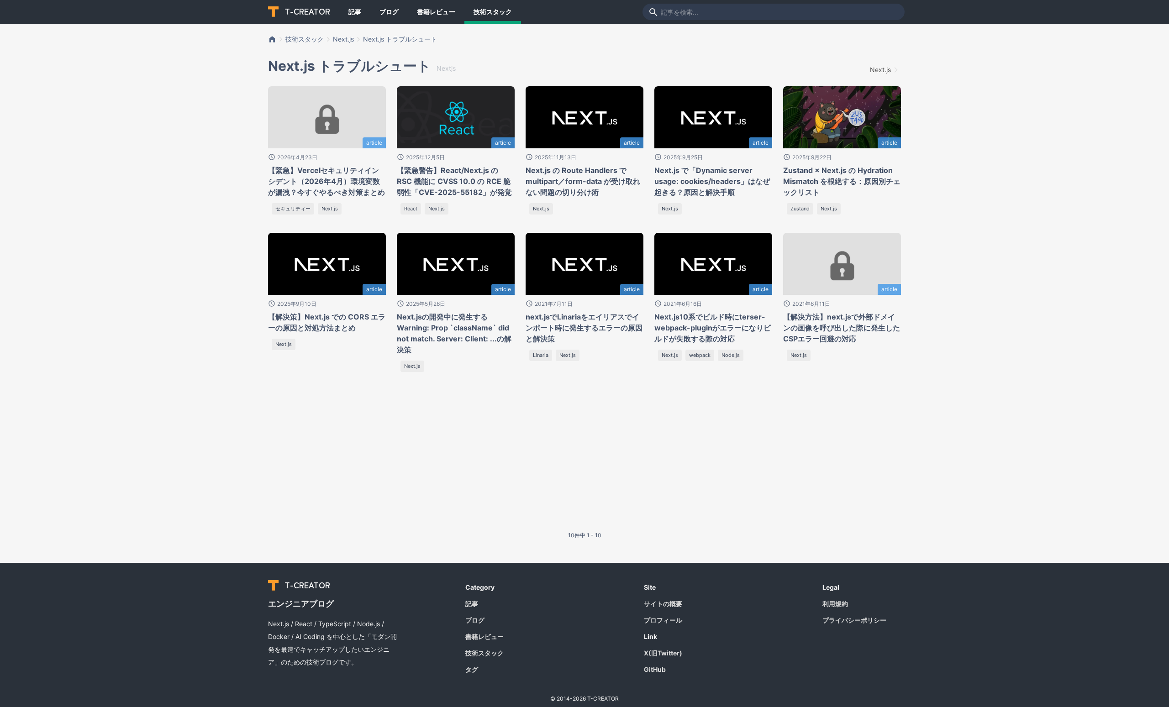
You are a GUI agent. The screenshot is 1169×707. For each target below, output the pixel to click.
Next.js (343, 39)
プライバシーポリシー (854, 620)
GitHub (655, 669)
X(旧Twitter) (663, 653)
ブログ (389, 12)
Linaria (540, 355)
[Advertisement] (362, 458)
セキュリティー (293, 208)
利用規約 (835, 603)
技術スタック (493, 12)
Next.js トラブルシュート (400, 39)
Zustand (800, 208)
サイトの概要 (663, 603)
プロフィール (663, 620)
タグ (471, 669)
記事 (354, 12)
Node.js (730, 355)
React (410, 208)
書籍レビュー (436, 12)
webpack (700, 355)
